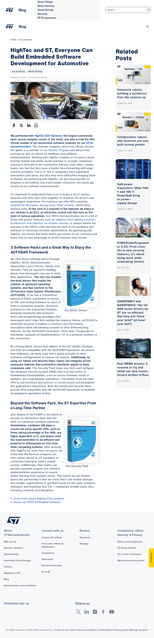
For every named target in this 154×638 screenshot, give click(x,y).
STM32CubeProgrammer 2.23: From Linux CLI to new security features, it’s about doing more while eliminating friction (133, 252)
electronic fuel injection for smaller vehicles (41, 223)
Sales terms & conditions (84, 630)
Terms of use (62, 630)
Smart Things (45, 2)
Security (42, 14)
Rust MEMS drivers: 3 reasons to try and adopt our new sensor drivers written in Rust (133, 369)
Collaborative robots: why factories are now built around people (133, 140)
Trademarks (105, 630)
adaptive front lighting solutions (75, 219)
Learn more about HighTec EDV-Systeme (39, 498)
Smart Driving (45, 10)
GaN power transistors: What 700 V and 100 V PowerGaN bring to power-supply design (132, 193)
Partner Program (59, 150)
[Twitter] (21, 125)
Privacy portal (120, 630)
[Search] (149, 10)
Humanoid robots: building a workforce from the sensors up (132, 93)
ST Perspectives (47, 18)
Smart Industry (46, 6)
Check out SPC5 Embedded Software (37, 502)
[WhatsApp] (36, 125)
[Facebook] (14, 125)
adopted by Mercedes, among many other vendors (42, 205)
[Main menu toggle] (147, 26)
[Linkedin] (29, 125)
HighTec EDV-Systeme (48, 136)
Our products (18, 71)
